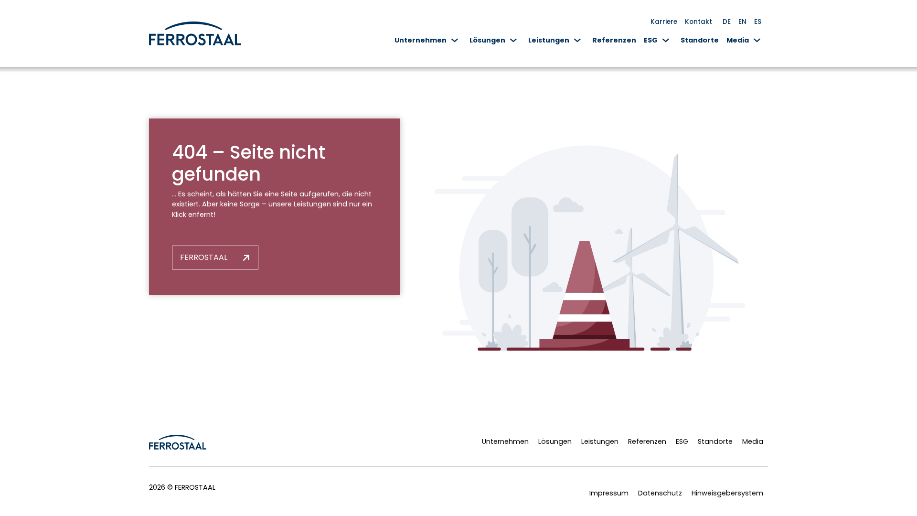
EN (742, 21)
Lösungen (487, 40)
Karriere (663, 21)
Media (737, 40)
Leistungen (548, 40)
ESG (651, 40)
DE (727, 21)
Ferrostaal (203, 257)
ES (757, 21)
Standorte (700, 40)
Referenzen (614, 40)
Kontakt (698, 21)
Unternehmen (421, 40)
